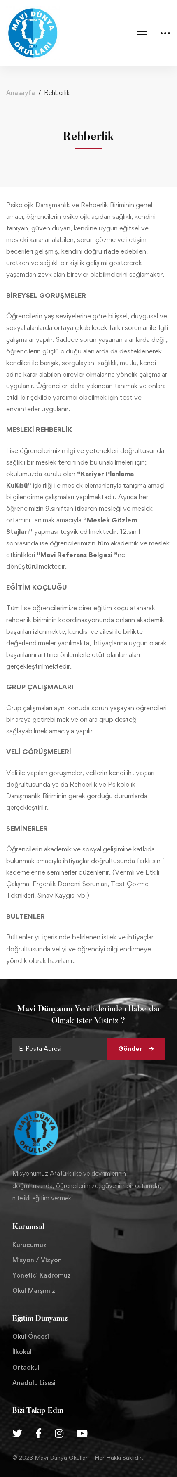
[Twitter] (17, 1433)
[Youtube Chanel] (82, 1433)
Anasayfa (20, 93)
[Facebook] (38, 1433)
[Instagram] (59, 1433)
